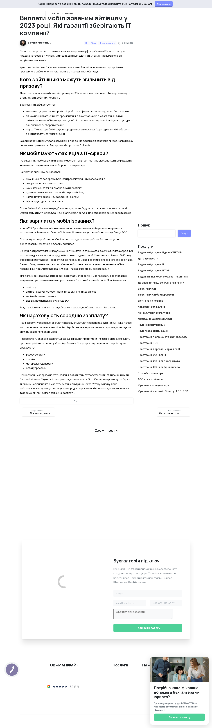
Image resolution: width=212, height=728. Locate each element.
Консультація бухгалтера (154, 312)
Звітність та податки (151, 300)
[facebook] (55, 705)
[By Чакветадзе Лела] (84, 450)
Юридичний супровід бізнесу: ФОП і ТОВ (163, 391)
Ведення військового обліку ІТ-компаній (163, 276)
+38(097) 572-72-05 (62, 13)
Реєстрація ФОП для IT (152, 355)
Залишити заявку (179, 717)
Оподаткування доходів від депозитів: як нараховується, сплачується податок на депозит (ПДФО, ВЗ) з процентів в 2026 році (46, 491)
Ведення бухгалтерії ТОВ (154, 270)
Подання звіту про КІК (151, 324)
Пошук (144, 225)
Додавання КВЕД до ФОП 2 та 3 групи (161, 282)
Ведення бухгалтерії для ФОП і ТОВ (160, 252)
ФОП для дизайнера (150, 379)
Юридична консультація (153, 385)
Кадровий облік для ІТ (151, 306)
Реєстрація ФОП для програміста (159, 361)
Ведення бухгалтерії (151, 264)
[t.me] (71, 705)
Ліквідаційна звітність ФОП (155, 319)
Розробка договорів (151, 373)
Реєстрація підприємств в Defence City (162, 337)
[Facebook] (168, 13)
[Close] (208, 4)
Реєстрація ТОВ (148, 343)
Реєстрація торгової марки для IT (159, 349)
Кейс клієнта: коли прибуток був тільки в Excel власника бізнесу (103, 494)
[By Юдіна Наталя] (25, 450)
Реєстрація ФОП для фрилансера (159, 367)
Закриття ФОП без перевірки (156, 294)
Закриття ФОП (147, 288)
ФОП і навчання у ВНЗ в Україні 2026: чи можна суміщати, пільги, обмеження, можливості (164, 491)
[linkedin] (173, 13)
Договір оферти (148, 258)
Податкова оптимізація (153, 331)
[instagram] (177, 13)
